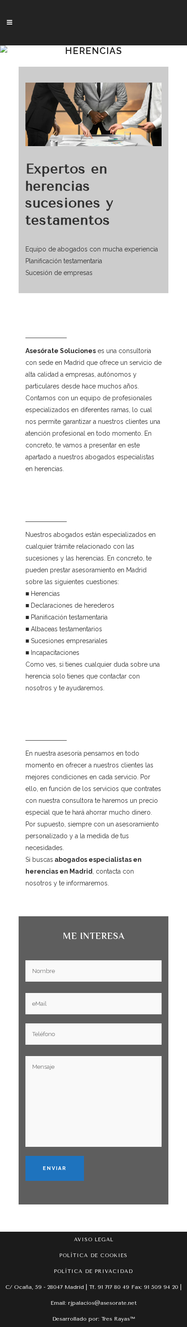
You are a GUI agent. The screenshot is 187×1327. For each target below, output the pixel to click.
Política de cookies (93, 1255)
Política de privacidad (93, 1271)
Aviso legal (93, 1240)
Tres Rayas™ (118, 1319)
